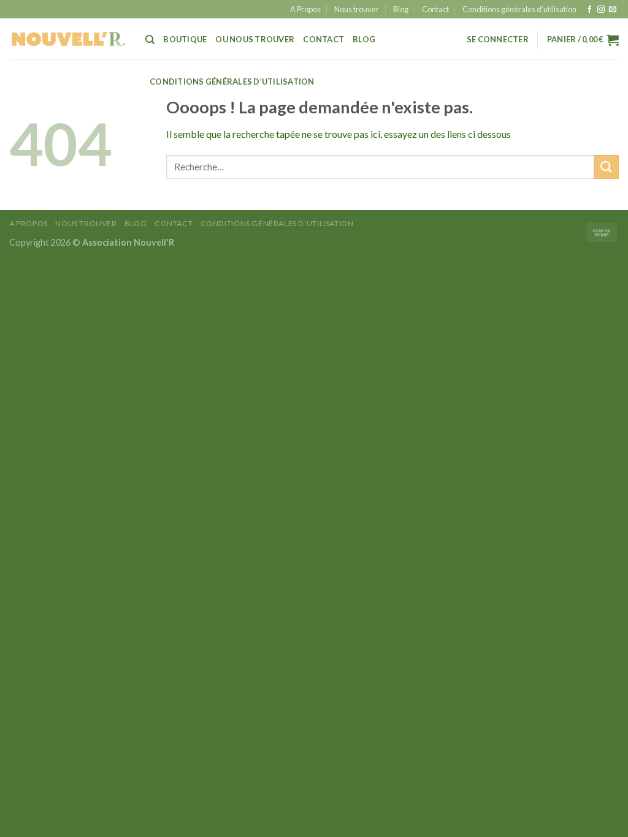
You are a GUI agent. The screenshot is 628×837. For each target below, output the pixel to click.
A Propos (305, 9)
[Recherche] (150, 39)
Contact (435, 9)
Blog (400, 9)
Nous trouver (356, 9)
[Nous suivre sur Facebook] (589, 10)
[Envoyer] (606, 167)
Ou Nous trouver (254, 39)
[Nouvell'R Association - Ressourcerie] (68, 39)
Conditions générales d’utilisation (519, 9)
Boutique (185, 39)
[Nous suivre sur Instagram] (601, 10)
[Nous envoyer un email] (612, 10)
